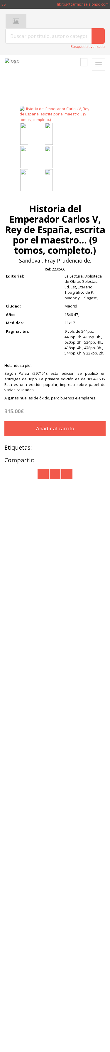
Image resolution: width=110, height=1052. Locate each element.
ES (3, 4)
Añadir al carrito (55, 428)
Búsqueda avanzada (87, 46)
